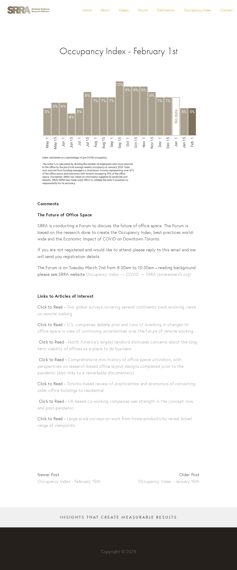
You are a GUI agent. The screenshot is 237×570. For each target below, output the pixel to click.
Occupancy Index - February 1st (118, 51)
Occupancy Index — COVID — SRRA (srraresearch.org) (138, 274)
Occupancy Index (197, 10)
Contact (226, 10)
